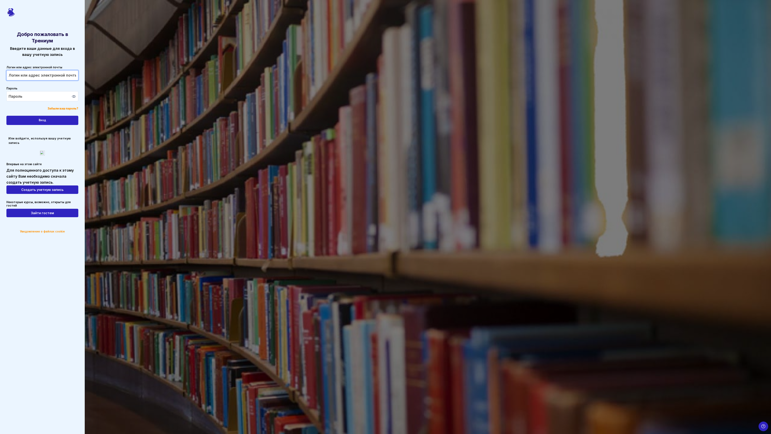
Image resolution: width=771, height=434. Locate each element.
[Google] (42, 153)
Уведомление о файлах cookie (42, 231)
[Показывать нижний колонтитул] (763, 426)
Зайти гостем (42, 213)
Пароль (11, 88)
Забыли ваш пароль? (63, 108)
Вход (42, 120)
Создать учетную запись (42, 190)
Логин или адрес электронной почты (34, 67)
